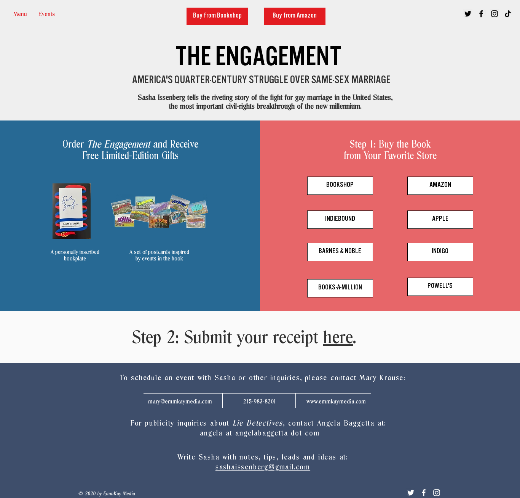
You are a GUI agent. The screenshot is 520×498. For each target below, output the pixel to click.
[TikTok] (507, 13)
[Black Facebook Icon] (481, 13)
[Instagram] (436, 492)
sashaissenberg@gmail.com (262, 467)
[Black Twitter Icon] (467, 13)
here (338, 338)
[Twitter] (410, 492)
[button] (47, 14)
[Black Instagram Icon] (494, 13)
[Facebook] (423, 492)
